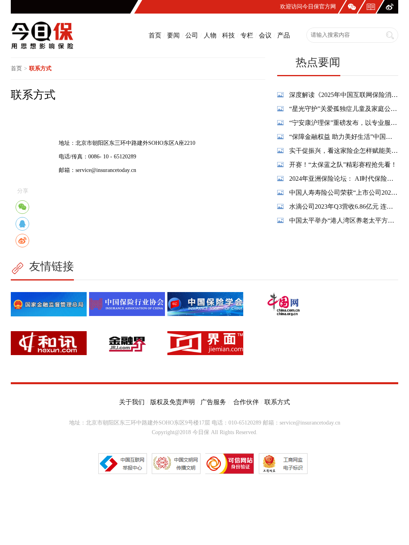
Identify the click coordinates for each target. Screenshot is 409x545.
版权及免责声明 (172, 402)
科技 (228, 35)
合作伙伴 (245, 402)
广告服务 (213, 402)
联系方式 (277, 402)
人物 (210, 35)
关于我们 (132, 402)
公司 (191, 35)
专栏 (246, 35)
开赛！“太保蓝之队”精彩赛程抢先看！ (343, 164)
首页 (155, 35)
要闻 (173, 35)
